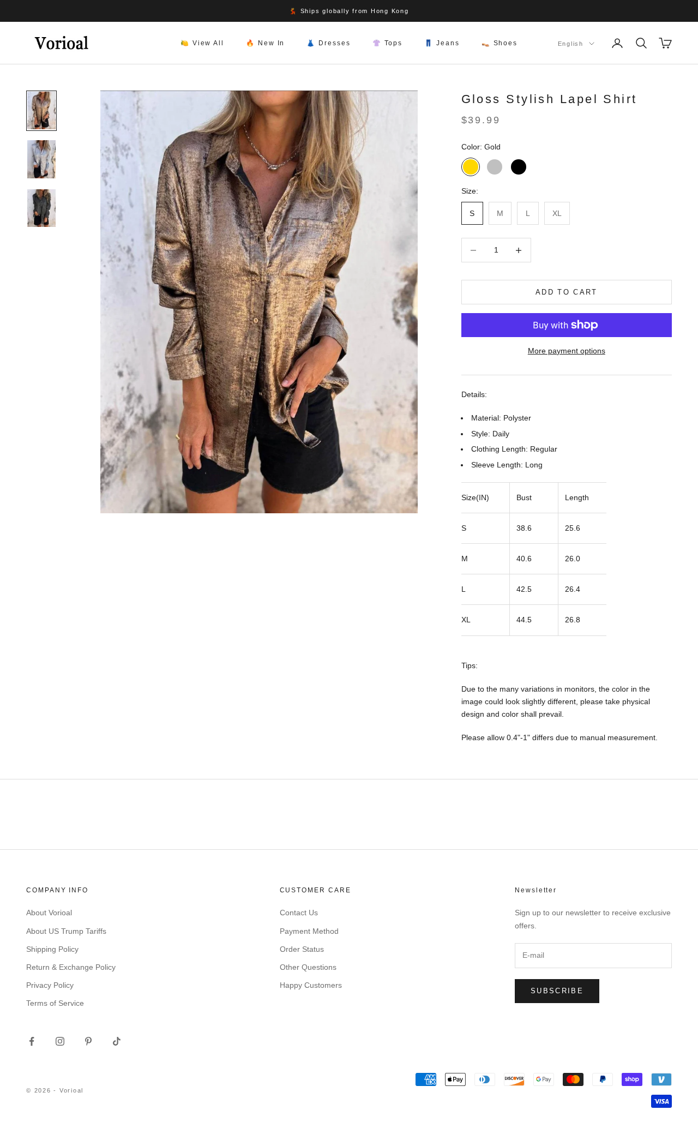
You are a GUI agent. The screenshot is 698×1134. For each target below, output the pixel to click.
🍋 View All (202, 43)
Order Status (302, 949)
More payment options (566, 350)
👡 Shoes (500, 43)
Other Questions (308, 967)
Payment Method (309, 931)
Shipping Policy (52, 949)
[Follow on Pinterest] (88, 1041)
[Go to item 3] (41, 208)
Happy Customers (311, 985)
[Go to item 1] (41, 111)
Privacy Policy (50, 985)
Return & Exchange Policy (71, 967)
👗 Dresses (328, 43)
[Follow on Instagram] (60, 1041)
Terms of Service (55, 1003)
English (570, 43)
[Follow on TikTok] (116, 1041)
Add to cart (566, 292)
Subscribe (557, 991)
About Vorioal (49, 912)
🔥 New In (265, 43)
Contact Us (299, 912)
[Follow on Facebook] (31, 1041)
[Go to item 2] (41, 159)
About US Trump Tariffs (66, 931)
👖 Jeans (441, 43)
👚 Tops (387, 43)
